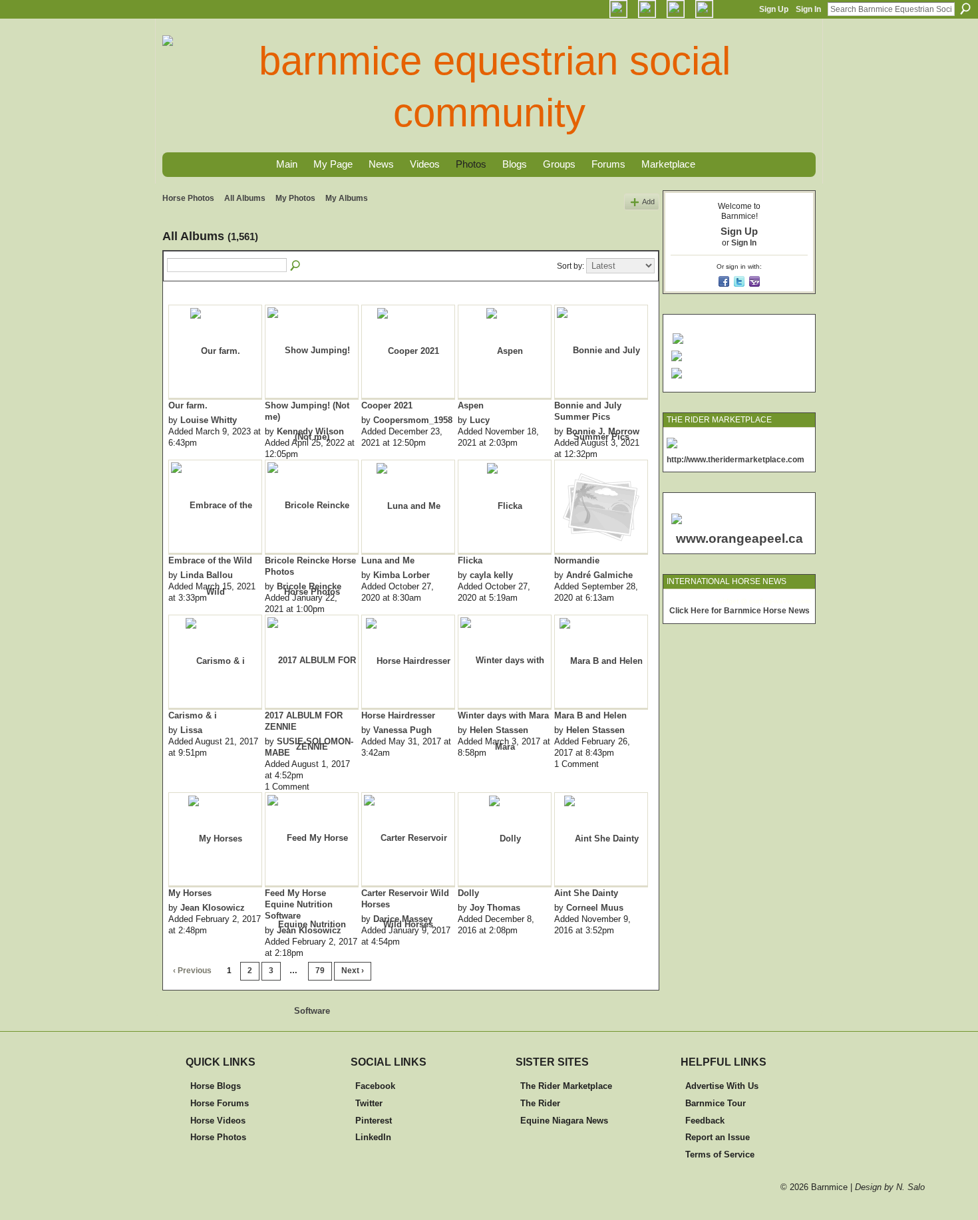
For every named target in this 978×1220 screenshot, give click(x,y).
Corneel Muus (594, 908)
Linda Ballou (206, 575)
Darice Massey (402, 919)
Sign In (808, 9)
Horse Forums (219, 1103)
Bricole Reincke (309, 586)
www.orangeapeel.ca (739, 538)
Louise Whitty (208, 420)
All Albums (244, 198)
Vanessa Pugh (402, 730)
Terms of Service (719, 1154)
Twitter (369, 1103)
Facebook (375, 1086)
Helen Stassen (499, 730)
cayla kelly (491, 575)
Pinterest (373, 1121)
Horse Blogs (215, 1086)
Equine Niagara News (564, 1121)
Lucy (480, 420)
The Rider (540, 1103)
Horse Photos (188, 198)
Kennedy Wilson (310, 431)
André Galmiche (599, 575)
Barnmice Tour (715, 1103)
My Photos (295, 198)
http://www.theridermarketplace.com (735, 459)
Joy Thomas (495, 908)
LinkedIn (373, 1137)
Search (965, 9)
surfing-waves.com (780, 601)
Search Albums (296, 266)
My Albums (346, 198)
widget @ (732, 601)
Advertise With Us (721, 1086)
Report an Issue (717, 1137)
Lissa (191, 730)
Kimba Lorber (401, 575)
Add (648, 202)
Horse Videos (217, 1121)
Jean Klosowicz (212, 908)
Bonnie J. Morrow (602, 431)
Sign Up (773, 9)
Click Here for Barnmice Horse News (739, 610)
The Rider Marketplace (566, 1086)
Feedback (705, 1121)
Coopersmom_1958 (412, 420)
